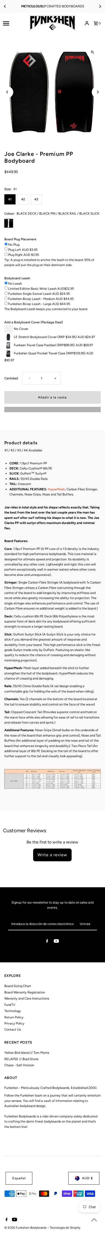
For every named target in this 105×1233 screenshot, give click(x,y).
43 (36, 199)
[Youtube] (56, 942)
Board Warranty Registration (24, 992)
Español (19, 1178)
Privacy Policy (14, 1023)
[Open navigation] (13, 23)
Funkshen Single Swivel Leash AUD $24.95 (39, 294)
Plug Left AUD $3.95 (22, 250)
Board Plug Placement (20, 239)
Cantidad (11, 378)
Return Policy (13, 1017)
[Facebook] (47, 942)
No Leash (15, 283)
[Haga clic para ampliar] (92, 52)
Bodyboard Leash (17, 278)
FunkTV (9, 1005)
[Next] (100, 6)
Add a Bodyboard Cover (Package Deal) (33, 322)
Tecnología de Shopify (65, 1227)
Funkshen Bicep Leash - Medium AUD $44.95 (41, 299)
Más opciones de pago (52, 409)
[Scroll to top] (94, 1219)
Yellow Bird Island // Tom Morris (26, 1053)
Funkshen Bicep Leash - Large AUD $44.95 (39, 304)
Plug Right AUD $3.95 (23, 255)
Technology (12, 1011)
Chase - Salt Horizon (19, 1065)
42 (23, 199)
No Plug (13, 244)
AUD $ (87, 1178)
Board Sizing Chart (17, 986)
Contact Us (12, 1029)
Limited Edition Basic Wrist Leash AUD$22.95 (41, 288)
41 (9, 199)
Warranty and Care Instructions (26, 998)
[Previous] (5, 6)
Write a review (52, 854)
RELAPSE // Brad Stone (21, 1059)
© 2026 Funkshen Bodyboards (25, 1227)
